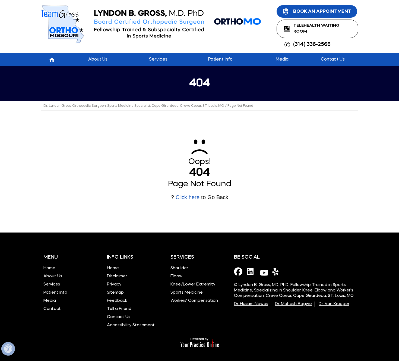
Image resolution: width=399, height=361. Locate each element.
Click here (187, 197)
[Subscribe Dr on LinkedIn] (251, 271)
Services (51, 284)
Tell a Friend (119, 309)
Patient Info (55, 293)
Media (49, 301)
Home (52, 59)
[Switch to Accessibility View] (8, 349)
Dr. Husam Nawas (251, 304)
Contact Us (118, 317)
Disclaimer (117, 276)
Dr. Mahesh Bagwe (293, 304)
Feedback (117, 301)
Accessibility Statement (131, 325)
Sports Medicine (186, 293)
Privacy (114, 284)
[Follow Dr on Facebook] (238, 271)
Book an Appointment (322, 11)
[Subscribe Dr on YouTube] (263, 271)
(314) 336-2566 (312, 44)
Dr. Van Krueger (334, 304)
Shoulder (179, 268)
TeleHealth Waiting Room (316, 29)
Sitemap (115, 293)
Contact (52, 309)
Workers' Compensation (194, 301)
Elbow (176, 276)
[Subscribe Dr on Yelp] (276, 271)
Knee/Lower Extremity (192, 284)
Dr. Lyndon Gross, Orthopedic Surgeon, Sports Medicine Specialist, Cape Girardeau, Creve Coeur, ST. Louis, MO (133, 106)
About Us (52, 276)
